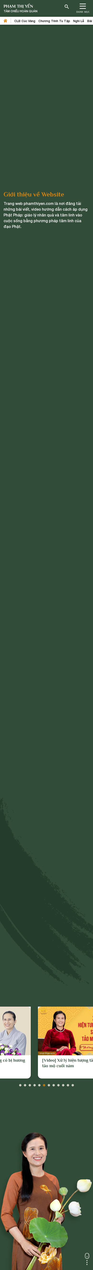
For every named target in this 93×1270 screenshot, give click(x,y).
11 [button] (68, 1084)
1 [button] (20, 1084)
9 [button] (58, 1084)
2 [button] (25, 1084)
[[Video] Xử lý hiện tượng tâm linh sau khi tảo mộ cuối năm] (46, 1031)
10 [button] (63, 1084)
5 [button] (39, 1084)
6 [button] (44, 1084)
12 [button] (72, 1084)
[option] (46, 1043)
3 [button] (29, 1084)
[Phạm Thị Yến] (20, 8)
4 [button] (34, 1084)
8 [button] (53, 1084)
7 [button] (48, 1084)
